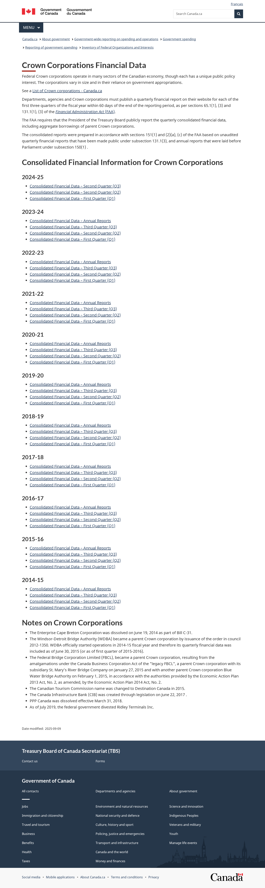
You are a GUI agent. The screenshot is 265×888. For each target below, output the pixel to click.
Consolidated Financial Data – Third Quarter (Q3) (73, 227)
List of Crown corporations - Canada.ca (67, 90)
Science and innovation (186, 806)
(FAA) (85, 111)
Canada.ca (29, 39)
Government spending (179, 39)
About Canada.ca (92, 877)
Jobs (25, 806)
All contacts (30, 791)
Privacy (153, 877)
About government (56, 39)
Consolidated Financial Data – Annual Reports (70, 220)
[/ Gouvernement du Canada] (57, 12)
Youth (173, 834)
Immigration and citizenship (42, 815)
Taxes (26, 861)
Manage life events (183, 843)
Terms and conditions (127, 877)
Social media (31, 877)
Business (28, 834)
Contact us (30, 761)
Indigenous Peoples (183, 815)
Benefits (28, 843)
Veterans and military (185, 825)
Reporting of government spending (51, 47)
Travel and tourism (36, 825)
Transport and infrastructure (117, 843)
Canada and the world (112, 852)
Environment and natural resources (122, 806)
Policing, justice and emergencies (120, 834)
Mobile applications (60, 877)
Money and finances (110, 861)
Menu (29, 27)
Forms (100, 761)
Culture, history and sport (114, 825)
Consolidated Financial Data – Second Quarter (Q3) (75, 186)
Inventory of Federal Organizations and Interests (118, 47)
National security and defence (117, 815)
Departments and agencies (115, 791)
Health (27, 852)
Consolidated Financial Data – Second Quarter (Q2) (75, 192)
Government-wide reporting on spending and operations (116, 39)
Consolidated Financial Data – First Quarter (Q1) (72, 198)
